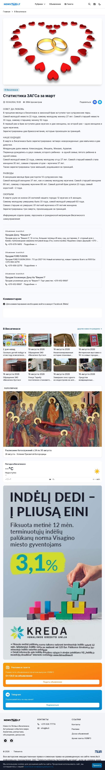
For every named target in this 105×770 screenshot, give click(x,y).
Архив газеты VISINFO (81, 738)
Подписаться (52, 705)
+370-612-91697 (15, 284)
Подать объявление (52, 682)
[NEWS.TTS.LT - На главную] (12, 4)
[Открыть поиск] (89, 4)
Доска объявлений (80, 734)
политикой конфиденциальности (38, 767)
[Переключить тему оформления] (99, 4)
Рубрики (39, 4)
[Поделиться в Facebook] (95, 102)
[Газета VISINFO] (94, 4)
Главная (6, 12)
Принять (97, 765)
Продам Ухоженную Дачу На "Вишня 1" (25, 277)
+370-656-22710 (15, 265)
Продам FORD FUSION (16, 256)
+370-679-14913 (15, 244)
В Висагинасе (20, 12)
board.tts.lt (20, 231)
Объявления (55, 4)
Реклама (75, 729)
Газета (70, 4)
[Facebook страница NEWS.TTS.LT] (11, 740)
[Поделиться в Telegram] (100, 102)
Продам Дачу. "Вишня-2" (18, 235)
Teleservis (18, 751)
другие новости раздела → (89, 329)
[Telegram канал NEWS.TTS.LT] (5, 740)
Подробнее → (30, 244)
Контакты (76, 724)
